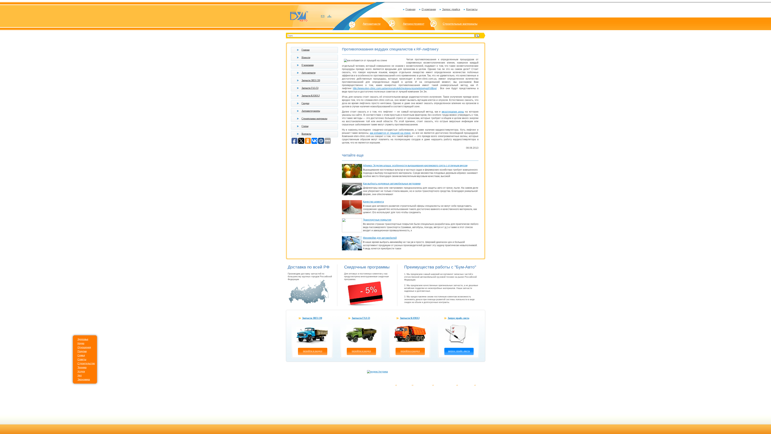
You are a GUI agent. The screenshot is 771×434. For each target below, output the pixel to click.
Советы (82, 359)
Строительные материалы (460, 23)
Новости (306, 57)
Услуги (81, 371)
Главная (410, 9)
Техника (82, 367)
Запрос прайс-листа (458, 318)
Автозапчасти (371, 23)
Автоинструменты (311, 111)
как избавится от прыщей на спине (390, 133)
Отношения (84, 347)
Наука (81, 343)
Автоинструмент (413, 23)
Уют (80, 375)
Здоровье (83, 339)
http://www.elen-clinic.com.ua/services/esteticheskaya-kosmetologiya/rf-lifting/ (395, 88)
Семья (81, 355)
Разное (481, 385)
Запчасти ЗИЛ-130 (311, 80)
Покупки (82, 351)
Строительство (86, 363)
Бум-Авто (293, 385)
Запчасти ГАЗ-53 (310, 88)
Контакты (471, 9)
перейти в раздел (312, 350)
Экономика (84, 379)
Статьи (305, 126)
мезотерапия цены (453, 111)
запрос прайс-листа (459, 350)
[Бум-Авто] (299, 16)
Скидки (305, 103)
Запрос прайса (451, 9)
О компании (429, 9)
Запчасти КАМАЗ (311, 95)
